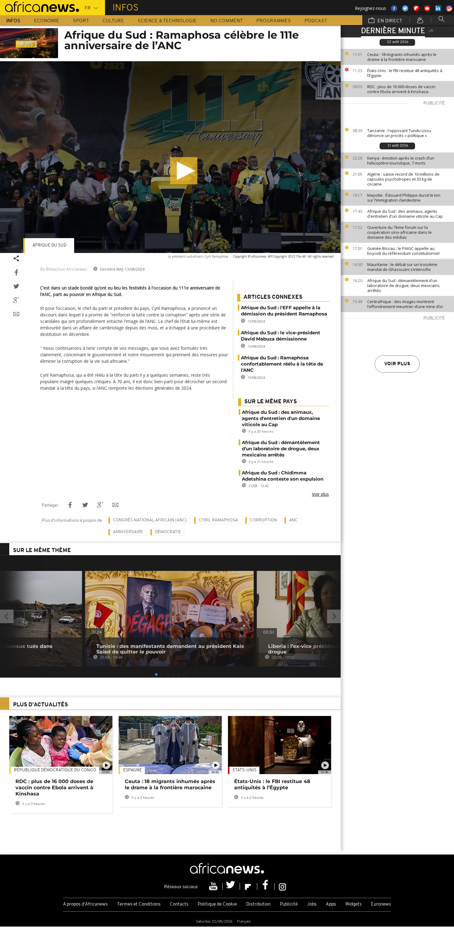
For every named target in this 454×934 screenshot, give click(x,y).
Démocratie (168, 532)
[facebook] (266, 886)
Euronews (381, 904)
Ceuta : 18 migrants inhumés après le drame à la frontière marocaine (401, 57)
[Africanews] (39, 6)
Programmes (273, 21)
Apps (331, 904)
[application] (170, 157)
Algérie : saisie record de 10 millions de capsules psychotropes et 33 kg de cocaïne (403, 179)
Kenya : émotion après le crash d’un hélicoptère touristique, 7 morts (400, 160)
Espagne (132, 770)
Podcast (316, 21)
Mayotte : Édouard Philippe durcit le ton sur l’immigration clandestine (403, 198)
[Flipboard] (248, 886)
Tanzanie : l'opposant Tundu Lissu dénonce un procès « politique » (399, 133)
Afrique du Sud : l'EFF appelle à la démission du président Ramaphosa (284, 311)
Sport (81, 21)
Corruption (263, 520)
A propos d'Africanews (85, 904)
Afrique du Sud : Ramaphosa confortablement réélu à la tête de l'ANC (282, 364)
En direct (389, 21)
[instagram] (282, 886)
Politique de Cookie (217, 904)
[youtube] (214, 886)
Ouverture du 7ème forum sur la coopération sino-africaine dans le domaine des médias (399, 232)
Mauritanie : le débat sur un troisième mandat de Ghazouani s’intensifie (402, 267)
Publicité (289, 904)
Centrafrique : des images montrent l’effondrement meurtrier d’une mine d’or (405, 304)
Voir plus (397, 364)
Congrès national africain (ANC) (150, 520)
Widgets (353, 904)
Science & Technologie (167, 21)
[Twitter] (231, 886)
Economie (46, 21)
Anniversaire (128, 532)
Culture (113, 21)
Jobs (312, 904)
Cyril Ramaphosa (218, 520)
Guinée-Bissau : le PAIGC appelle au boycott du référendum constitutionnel (403, 251)
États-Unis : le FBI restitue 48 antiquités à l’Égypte (404, 73)
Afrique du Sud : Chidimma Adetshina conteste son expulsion (282, 476)
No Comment (226, 21)
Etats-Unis (244, 770)
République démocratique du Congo (55, 770)
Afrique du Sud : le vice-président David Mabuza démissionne (280, 336)
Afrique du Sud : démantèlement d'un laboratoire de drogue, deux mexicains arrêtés (403, 285)
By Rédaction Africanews (63, 269)
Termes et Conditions (139, 904)
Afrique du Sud (49, 245)
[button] (183, 170)
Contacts (179, 904)
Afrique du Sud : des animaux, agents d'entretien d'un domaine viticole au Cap (405, 214)
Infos (13, 21)
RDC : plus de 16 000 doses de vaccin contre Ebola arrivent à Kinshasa (401, 89)
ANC (293, 520)
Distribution (258, 904)
